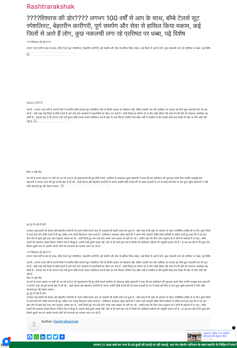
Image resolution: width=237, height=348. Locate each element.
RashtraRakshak (66, 321)
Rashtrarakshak (50, 6)
